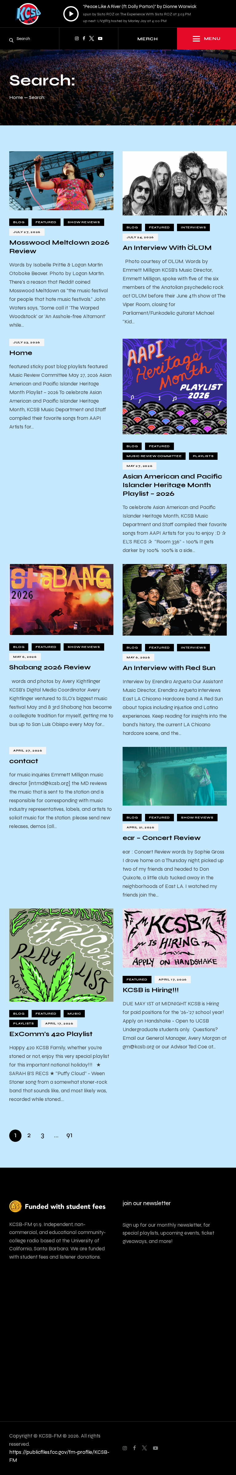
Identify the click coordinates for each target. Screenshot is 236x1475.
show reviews (84, 222)
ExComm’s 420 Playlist (50, 1034)
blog (18, 222)
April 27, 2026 (27, 750)
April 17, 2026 (59, 1023)
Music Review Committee (154, 456)
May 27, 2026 (139, 466)
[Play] (71, 14)
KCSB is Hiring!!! (151, 990)
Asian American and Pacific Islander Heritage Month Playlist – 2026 (172, 485)
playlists (203, 456)
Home (16, 97)
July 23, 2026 (26, 342)
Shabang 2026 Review (50, 667)
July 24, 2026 (140, 237)
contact (23, 761)
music (74, 1014)
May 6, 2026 (25, 657)
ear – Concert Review (162, 838)
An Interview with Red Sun (169, 668)
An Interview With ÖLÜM (167, 248)
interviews (193, 227)
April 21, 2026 (140, 827)
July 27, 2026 (27, 232)
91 (69, 1134)
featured (46, 222)
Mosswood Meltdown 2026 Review (59, 247)
